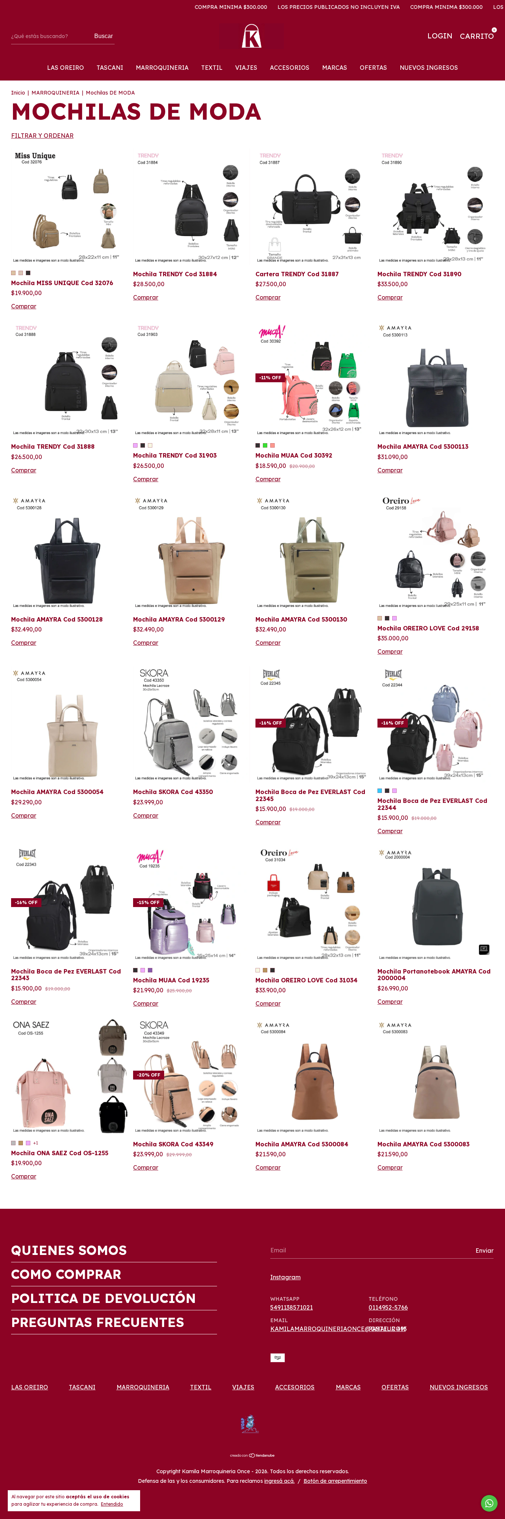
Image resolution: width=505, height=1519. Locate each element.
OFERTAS (373, 67)
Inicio (18, 92)
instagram (285, 1277)
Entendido (112, 1504)
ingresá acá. (279, 1481)
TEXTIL (212, 67)
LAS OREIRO (65, 67)
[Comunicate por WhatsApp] (489, 1503)
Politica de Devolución (103, 1298)
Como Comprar (66, 1274)
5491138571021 (291, 1307)
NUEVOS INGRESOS (429, 67)
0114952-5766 (388, 1307)
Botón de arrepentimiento (335, 1481)
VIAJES (246, 67)
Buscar (103, 36)
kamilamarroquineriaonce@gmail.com (338, 1328)
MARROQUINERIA (162, 67)
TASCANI (109, 67)
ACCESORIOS (289, 67)
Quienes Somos (69, 1250)
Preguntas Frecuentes (97, 1322)
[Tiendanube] (253, 1456)
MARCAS (334, 67)
